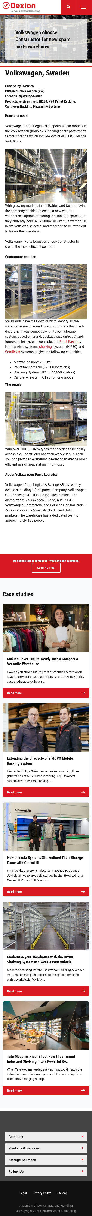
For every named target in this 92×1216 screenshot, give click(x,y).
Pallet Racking (69, 341)
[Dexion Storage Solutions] (21, 7)
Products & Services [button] (24, 1148)
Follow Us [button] (16, 1171)
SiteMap (62, 1193)
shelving (45, 346)
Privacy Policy (42, 1193)
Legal (23, 1193)
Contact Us (46, 568)
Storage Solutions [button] (22, 1160)
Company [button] (16, 1136)
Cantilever (12, 351)
